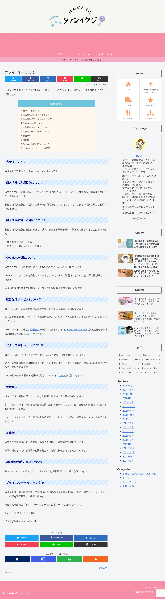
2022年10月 (128, 414)
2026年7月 (128, 385)
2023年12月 (128, 393)
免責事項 (27, 136)
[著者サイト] (17, 559)
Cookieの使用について (33, 123)
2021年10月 (128, 456)
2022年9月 (128, 419)
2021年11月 (128, 452)
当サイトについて (31, 110)
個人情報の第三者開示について (37, 119)
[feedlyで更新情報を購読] (69, 559)
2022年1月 (128, 444)
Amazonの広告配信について (36, 144)
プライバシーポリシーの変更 (36, 148)
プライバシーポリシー (152, 587)
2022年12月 (128, 406)
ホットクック (129, 482)
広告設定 (34, 329)
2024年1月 (128, 389)
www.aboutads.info (77, 329)
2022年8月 (128, 423)
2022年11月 (128, 410)
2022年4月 (128, 431)
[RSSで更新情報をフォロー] (95, 559)
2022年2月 (128, 439)
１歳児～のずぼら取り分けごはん (139, 473)
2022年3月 (128, 435)
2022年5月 (128, 427)
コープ (125, 478)
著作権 (26, 140)
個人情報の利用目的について (36, 115)
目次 (52, 103)
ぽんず (139, 155)
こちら (62, 375)
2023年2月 (128, 398)
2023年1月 (128, 402)
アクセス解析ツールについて (36, 131)
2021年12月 (128, 448)
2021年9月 (128, 460)
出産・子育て (129, 486)
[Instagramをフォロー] (43, 559)
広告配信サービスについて (35, 127)
